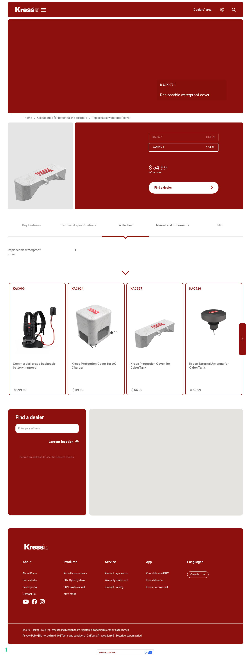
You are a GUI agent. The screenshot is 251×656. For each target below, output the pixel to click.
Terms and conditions (73, 635)
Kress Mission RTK (157, 573)
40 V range (70, 594)
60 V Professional (74, 587)
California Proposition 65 (100, 635)
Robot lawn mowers (75, 573)
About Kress (30, 573)
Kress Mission (154, 580)
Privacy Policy (30, 635)
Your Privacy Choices (131, 652)
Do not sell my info (49, 635)
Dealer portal (30, 587)
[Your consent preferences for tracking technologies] (6, 649)
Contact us (29, 594)
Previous (8, 339)
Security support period (128, 635)
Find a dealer (163, 187)
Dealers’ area (202, 9)
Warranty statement (116, 580)
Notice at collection (107, 652)
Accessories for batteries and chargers (62, 118)
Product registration (116, 573)
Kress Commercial (157, 587)
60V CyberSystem (74, 580)
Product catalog (114, 587)
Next (242, 339)
